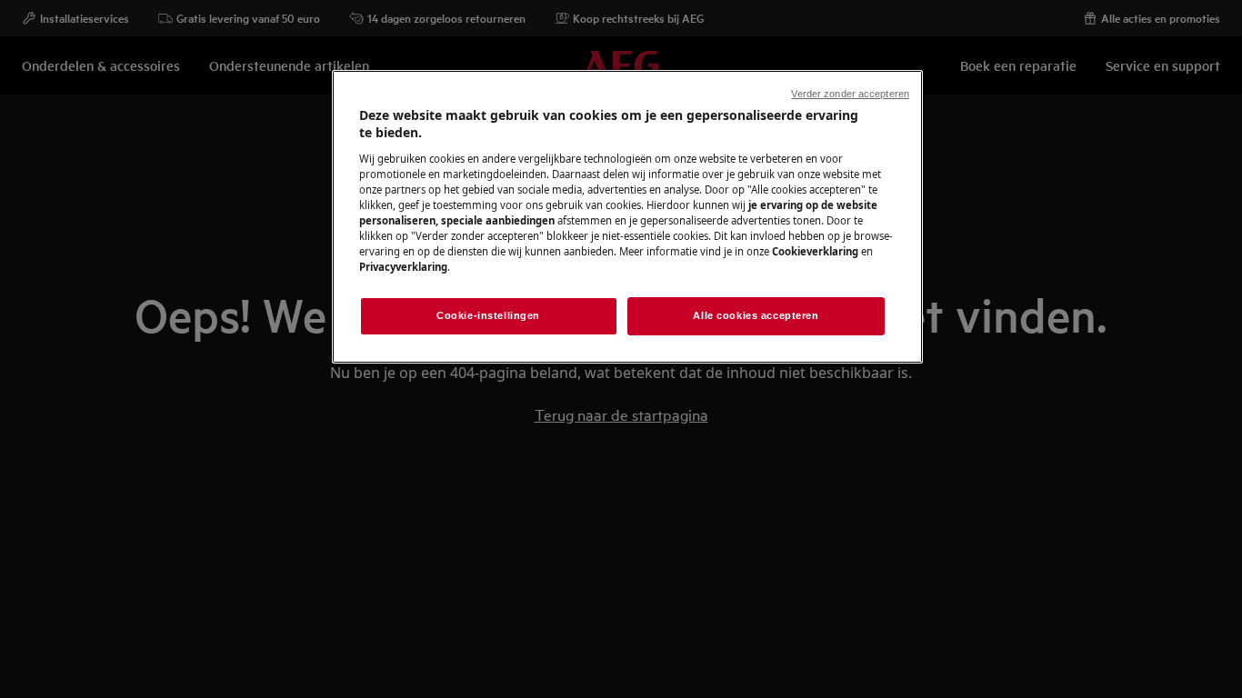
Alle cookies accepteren (755, 315)
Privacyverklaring (403, 267)
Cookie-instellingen (488, 315)
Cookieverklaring (815, 251)
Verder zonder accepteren (850, 93)
